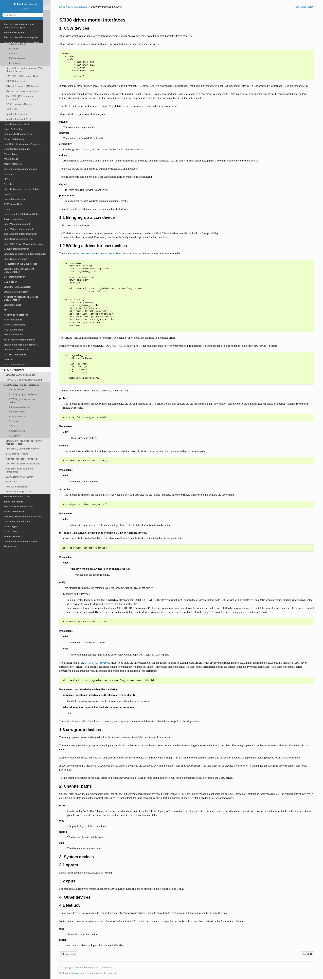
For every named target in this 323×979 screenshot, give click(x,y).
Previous (69, 954)
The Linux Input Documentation (20, 233)
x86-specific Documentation (18, 506)
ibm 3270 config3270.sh (18, 491)
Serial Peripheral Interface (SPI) (21, 214)
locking (7, 108)
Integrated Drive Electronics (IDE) (22, 139)
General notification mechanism (21, 541)
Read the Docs (115, 973)
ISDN (6, 169)
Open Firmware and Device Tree (21, 42)
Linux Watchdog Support (17, 224)
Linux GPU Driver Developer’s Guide (23, 244)
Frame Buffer (11, 144)
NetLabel (8, 184)
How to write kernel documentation (22, 65)
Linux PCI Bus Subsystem (17, 286)
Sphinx (74, 973)
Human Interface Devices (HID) (20, 154)
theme (90, 973)
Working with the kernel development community (23, 54)
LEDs (7, 179)
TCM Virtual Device (14, 204)
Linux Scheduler (12, 304)
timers (7, 209)
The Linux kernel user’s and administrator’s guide (19, 26)
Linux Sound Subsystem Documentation (25, 253)
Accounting (10, 113)
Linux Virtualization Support (18, 229)
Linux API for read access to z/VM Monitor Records (24, 442)
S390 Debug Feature (17, 453)
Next (306, 954)
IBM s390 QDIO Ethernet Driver (23, 448)
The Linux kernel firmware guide (21, 37)
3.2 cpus (13, 426)
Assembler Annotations (16, 314)
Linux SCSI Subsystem (16, 291)
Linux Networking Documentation (21, 189)
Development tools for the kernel (21, 60)
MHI (6, 309)
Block (7, 118)
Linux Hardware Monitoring (18, 239)
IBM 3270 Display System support (24, 379)
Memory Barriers (13, 536)
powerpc (8, 359)
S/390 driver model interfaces (22, 385)
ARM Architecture (13, 319)
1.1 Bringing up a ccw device (23, 394)
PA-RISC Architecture (15, 354)
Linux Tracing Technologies (18, 75)
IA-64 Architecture (13, 329)
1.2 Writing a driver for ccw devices (22, 401)
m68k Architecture (13, 334)
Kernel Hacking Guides (16, 70)
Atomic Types (11, 526)
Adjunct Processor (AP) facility (22, 458)
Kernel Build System (14, 32)
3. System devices (18, 416)
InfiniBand (9, 174)
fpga (6, 149)
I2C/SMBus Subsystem (16, 159)
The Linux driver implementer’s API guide (22, 97)
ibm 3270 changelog (17, 486)
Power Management (14, 199)
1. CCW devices (17, 389)
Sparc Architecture (13, 501)
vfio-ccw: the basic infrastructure (23, 463)
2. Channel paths (17, 411)
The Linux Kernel (26, 4)
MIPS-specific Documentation (19, 339)
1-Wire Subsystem (13, 219)
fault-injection (11, 85)
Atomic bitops (11, 531)
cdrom (7, 123)
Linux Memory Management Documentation (19, 270)
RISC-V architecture (14, 364)
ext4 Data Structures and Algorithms (23, 516)
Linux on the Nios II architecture (21, 344)
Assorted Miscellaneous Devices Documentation (21, 298)
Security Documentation (16, 248)
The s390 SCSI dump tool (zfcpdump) (19, 470)
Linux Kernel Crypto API (16, 259)
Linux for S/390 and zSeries (20, 374)
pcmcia (7, 194)
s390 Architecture (14, 369)
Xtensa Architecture (14, 511)
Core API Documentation (17, 103)
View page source (303, 6)
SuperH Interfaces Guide (17, 496)
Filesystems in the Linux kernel (20, 263)
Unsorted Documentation (17, 521)
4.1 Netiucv (14, 435)
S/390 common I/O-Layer (19, 476)
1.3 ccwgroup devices (19, 407)
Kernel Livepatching (14, 90)
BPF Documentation (14, 276)
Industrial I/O (10, 164)
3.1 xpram (14, 421)
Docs (62, 6)
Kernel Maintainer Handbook (19, 80)
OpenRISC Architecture (16, 349)
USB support (10, 281)
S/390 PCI (11, 481)
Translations (10, 546)
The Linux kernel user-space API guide (24, 47)
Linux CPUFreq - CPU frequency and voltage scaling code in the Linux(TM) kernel (24, 131)
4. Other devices (17, 431)
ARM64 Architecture (14, 324)
